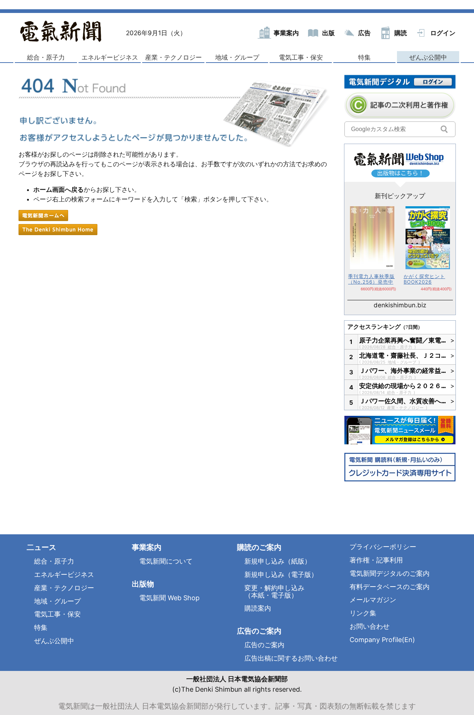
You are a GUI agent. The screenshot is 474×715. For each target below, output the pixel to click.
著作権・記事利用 (376, 560)
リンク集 (363, 613)
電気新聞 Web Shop (169, 598)
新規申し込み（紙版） (277, 561)
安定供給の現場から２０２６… (403, 386)
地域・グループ (237, 57)
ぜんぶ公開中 (428, 57)
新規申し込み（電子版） (281, 574)
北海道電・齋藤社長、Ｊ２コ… (403, 355)
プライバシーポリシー (383, 547)
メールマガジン (373, 600)
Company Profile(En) (382, 640)
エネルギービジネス (109, 57)
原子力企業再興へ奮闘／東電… (403, 340)
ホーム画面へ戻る (58, 189)
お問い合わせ (370, 626)
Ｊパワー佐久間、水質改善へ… (403, 401)
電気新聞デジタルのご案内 (390, 573)
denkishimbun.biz (400, 305)
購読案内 (257, 608)
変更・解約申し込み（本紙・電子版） (274, 591)
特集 (364, 57)
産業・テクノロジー (173, 57)
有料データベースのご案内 (390, 587)
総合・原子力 (46, 57)
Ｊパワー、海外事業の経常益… (403, 370)
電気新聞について (166, 561)
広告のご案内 (264, 645)
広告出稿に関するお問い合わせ (291, 658)
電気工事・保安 (301, 57)
